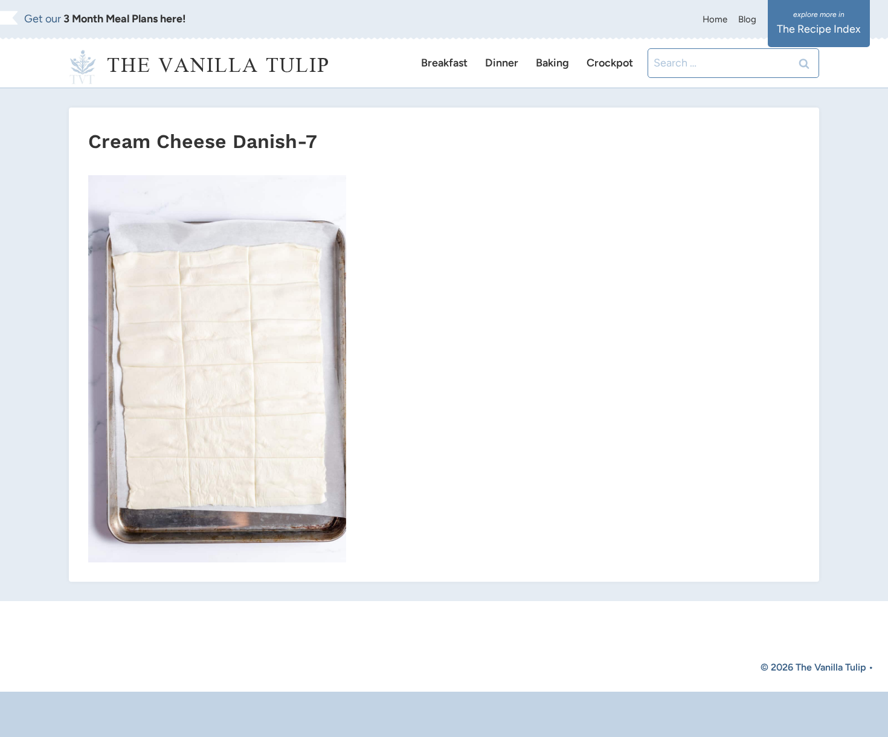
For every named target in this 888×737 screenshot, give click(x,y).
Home (715, 19)
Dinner (501, 62)
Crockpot (610, 62)
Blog (747, 19)
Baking (552, 62)
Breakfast (444, 62)
